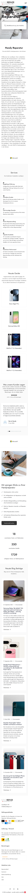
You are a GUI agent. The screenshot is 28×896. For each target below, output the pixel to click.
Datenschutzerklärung (6, 874)
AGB (2, 879)
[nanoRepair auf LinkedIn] (17, 889)
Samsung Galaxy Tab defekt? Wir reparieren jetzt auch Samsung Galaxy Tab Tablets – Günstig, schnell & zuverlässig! (13, 610)
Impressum (3, 872)
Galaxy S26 (17, 32)
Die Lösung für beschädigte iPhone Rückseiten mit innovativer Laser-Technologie (14, 777)
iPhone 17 (12, 32)
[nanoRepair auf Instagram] (13, 889)
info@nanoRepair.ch (6, 806)
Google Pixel (6, 34)
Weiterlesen (6, 629)
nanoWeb (22, 892)
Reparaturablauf (4, 869)
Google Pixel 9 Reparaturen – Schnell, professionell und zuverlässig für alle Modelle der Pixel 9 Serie (12, 667)
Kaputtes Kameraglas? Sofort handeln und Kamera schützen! (12, 723)
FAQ (2, 877)
